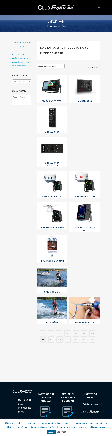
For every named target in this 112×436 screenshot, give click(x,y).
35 (92, 333)
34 (84, 333)
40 (75, 339)
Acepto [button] (51, 432)
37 (51, 339)
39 (67, 339)
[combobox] (21, 81)
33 (76, 333)
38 (59, 339)
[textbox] (21, 82)
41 (84, 339)
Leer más (61, 432)
